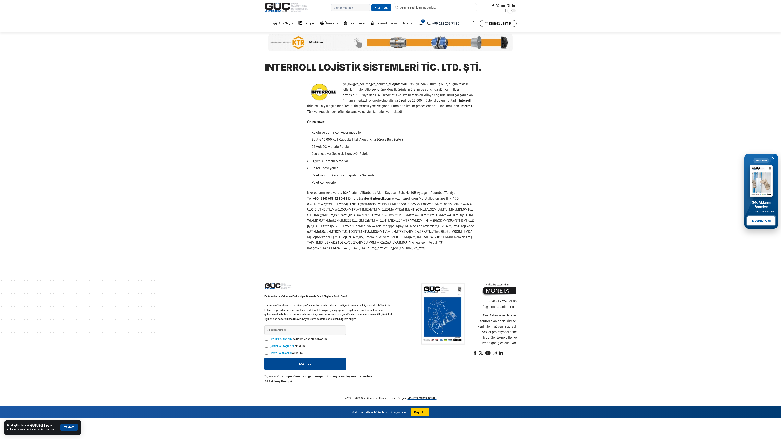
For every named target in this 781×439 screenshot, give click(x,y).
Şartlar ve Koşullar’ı (282, 346)
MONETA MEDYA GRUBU (422, 398)
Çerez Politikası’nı (281, 353)
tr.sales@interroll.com (374, 198)
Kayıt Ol (381, 7)
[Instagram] (508, 6)
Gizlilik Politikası (39, 425)
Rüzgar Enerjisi (313, 376)
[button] (69, 427)
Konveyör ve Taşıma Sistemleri (349, 376)
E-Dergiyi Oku (761, 220)
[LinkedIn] (513, 6)
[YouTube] (503, 6)
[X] (497, 6)
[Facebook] (493, 6)
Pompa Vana (290, 376)
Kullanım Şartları (17, 429)
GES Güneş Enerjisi (278, 381)
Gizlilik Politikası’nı (281, 339)
